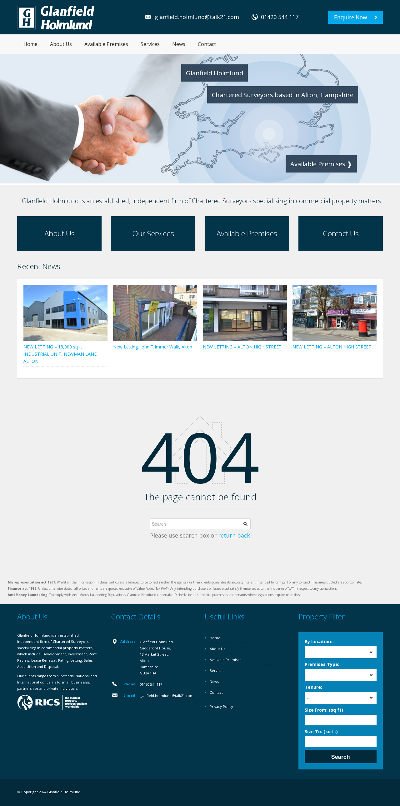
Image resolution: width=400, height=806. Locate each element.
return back (234, 535)
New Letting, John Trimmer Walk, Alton (152, 347)
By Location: (318, 641)
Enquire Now (350, 17)
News (178, 44)
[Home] (56, 17)
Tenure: (313, 687)
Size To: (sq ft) (321, 731)
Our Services (153, 233)
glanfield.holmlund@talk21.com (197, 17)
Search (340, 756)
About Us (61, 44)
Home (30, 44)
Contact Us (341, 233)
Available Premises (106, 44)
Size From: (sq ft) (324, 710)
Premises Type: (322, 664)
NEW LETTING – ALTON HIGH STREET (242, 347)
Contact (207, 44)
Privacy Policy (221, 706)
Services (150, 44)
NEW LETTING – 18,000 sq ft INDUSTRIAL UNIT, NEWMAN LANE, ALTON (60, 354)
